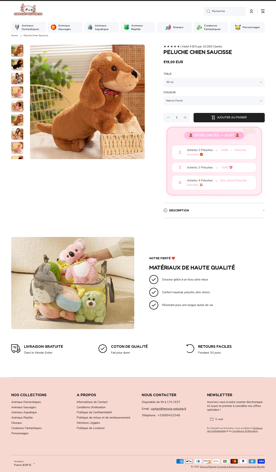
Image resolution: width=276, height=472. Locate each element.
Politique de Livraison (91, 428)
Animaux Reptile (22, 418)
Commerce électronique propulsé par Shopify (241, 466)
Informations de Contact (92, 402)
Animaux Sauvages (23, 407)
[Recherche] (207, 11)
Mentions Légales (88, 423)
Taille (168, 74)
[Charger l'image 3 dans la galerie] (17, 78)
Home (14, 35)
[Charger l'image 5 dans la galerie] (17, 106)
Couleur (170, 92)
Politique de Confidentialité (94, 412)
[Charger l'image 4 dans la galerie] (17, 92)
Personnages (20, 433)
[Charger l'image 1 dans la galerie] (17, 51)
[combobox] (225, 11)
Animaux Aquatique (24, 412)
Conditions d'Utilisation (245, 431)
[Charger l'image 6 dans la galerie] (17, 120)
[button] (263, 11)
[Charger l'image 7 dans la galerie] (17, 134)
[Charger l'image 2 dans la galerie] (17, 65)
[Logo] (28, 11)
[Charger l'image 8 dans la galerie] (17, 148)
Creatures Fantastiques (26, 428)
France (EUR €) (22, 465)
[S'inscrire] (260, 419)
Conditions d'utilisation (91, 407)
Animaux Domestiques (26, 402)
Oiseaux (16, 423)
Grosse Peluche (208, 466)
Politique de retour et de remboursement (103, 418)
